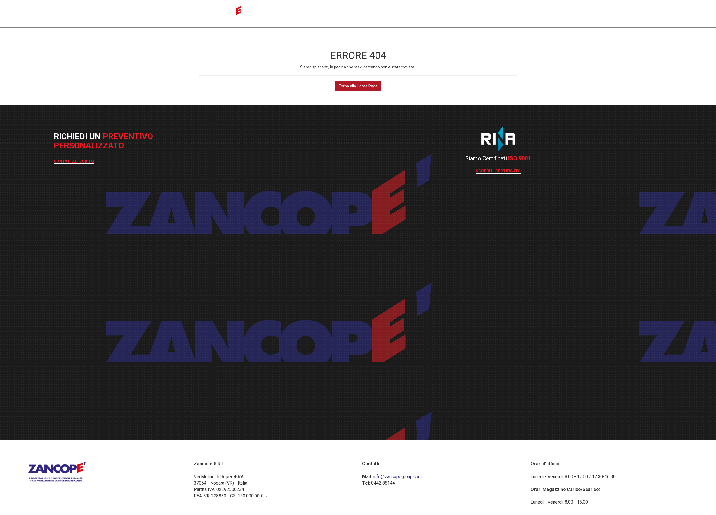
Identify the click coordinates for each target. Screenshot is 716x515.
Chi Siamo (481, 12)
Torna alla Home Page (358, 86)
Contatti (508, 12)
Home (411, 12)
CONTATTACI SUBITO (74, 161)
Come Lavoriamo (444, 12)
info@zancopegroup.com (397, 476)
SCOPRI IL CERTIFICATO (498, 171)
